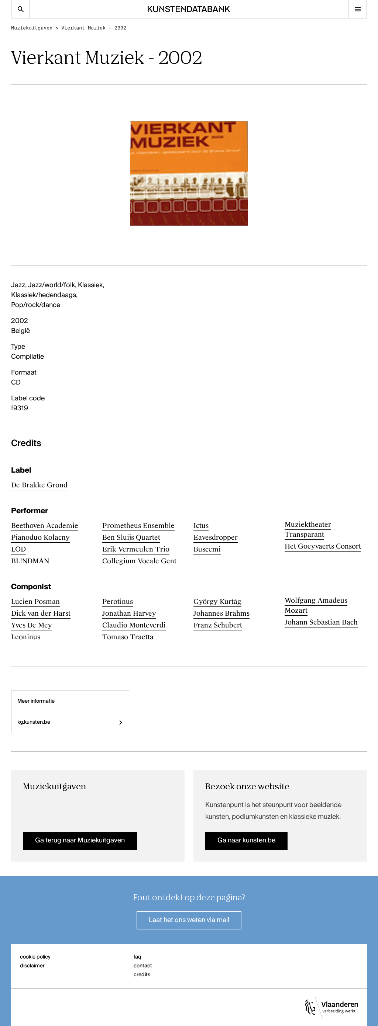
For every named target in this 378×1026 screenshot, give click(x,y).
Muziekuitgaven (31, 28)
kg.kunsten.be (33, 722)
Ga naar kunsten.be (246, 840)
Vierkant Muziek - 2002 (93, 28)
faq (137, 957)
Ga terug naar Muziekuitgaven (80, 840)
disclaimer (32, 965)
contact (143, 965)
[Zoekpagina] (20, 9)
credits (142, 974)
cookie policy (35, 957)
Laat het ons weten (189, 920)
